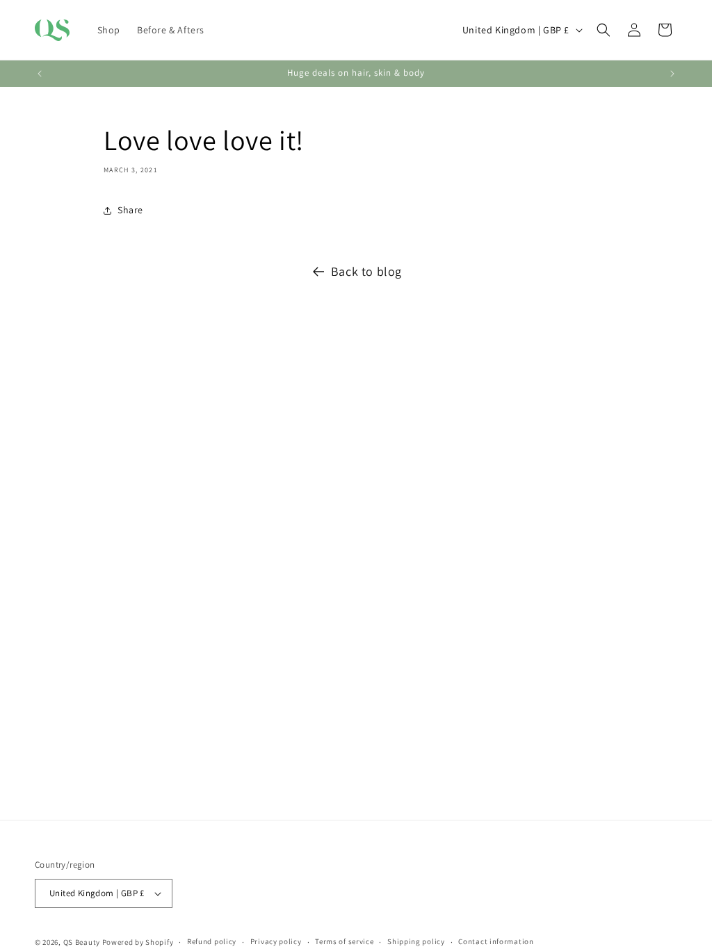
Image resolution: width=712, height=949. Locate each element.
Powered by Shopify (138, 942)
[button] (603, 30)
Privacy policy (276, 941)
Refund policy (211, 941)
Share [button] (130, 210)
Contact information (495, 941)
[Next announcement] (672, 73)
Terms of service (344, 941)
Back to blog (366, 271)
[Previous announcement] (39, 73)
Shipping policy (416, 941)
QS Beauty (81, 942)
